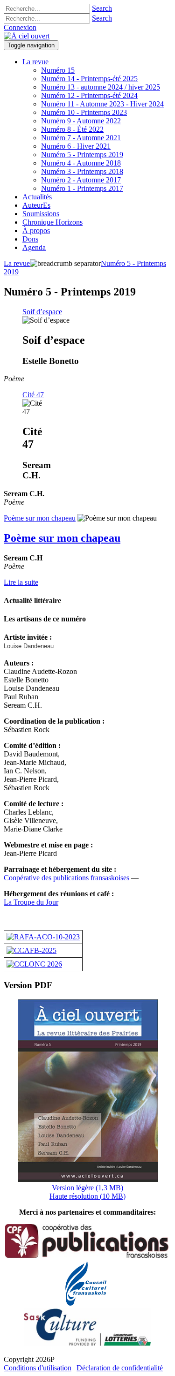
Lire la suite (21, 582)
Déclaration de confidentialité (120, 1368)
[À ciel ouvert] (26, 36)
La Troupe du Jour (31, 902)
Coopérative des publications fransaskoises (66, 878)
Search (102, 8)
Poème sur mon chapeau (40, 518)
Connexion (20, 27)
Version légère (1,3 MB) (87, 1188)
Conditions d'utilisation (37, 1368)
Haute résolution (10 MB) (87, 1196)
